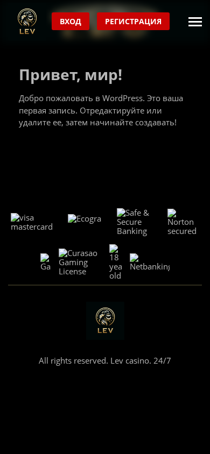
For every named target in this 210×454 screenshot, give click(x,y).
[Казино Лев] (27, 22)
